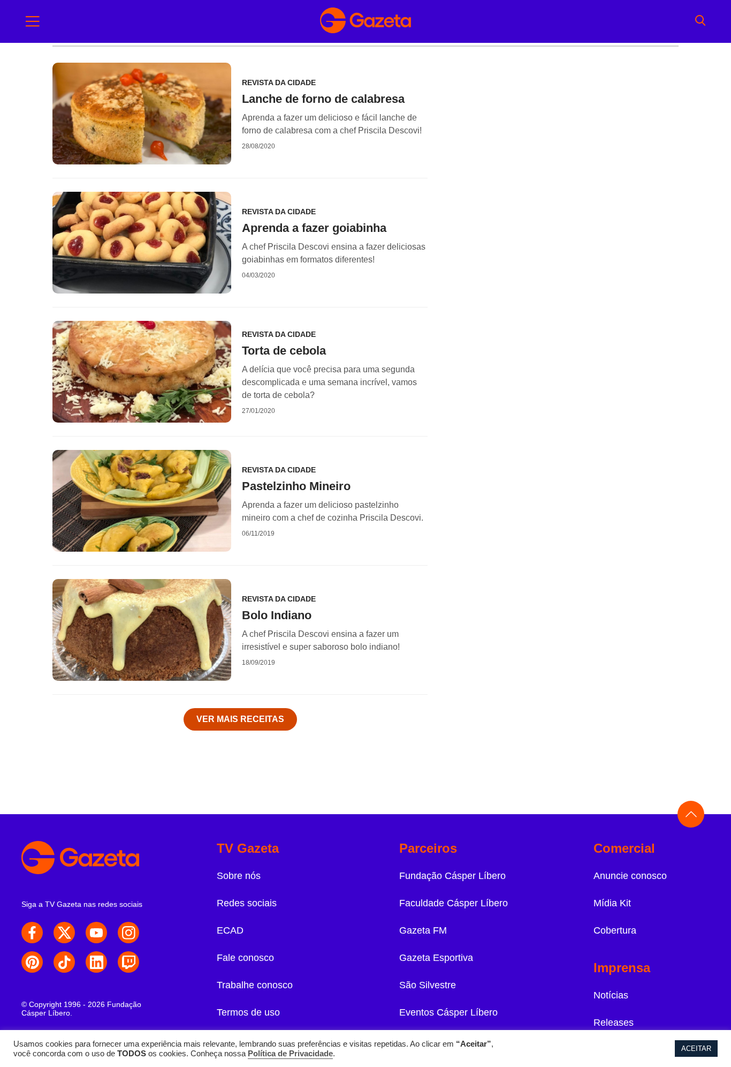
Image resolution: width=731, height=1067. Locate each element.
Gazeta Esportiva (436, 957)
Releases (613, 1022)
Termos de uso (248, 1012)
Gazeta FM (423, 930)
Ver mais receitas (240, 719)
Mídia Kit (612, 903)
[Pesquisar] (700, 21)
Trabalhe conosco (255, 985)
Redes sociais (247, 903)
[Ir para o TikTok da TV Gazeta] (64, 962)
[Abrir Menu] (33, 21)
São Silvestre (427, 985)
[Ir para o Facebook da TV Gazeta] (32, 932)
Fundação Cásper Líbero (452, 875)
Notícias (610, 995)
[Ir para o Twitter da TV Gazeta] (64, 932)
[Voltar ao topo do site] (690, 814)
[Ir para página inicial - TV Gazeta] (365, 21)
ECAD (230, 930)
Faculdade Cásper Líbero (453, 903)
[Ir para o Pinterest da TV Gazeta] (32, 962)
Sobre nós (239, 875)
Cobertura (614, 930)
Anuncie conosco (630, 875)
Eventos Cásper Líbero (448, 1012)
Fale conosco (245, 957)
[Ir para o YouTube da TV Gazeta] (96, 932)
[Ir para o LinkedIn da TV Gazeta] (96, 962)
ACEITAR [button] (696, 1049)
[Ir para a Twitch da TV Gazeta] (128, 962)
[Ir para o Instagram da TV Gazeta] (128, 932)
